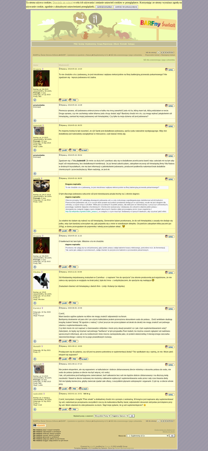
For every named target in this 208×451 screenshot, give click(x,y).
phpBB (92, 446)
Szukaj (81, 44)
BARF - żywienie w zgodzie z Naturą (76, 55)
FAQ (76, 44)
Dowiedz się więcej (63, 2)
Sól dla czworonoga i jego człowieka (126, 55)
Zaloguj (131, 44)
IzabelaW (37, 125)
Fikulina (36, 272)
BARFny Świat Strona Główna (46, 55)
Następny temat (168, 55)
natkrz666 (38, 394)
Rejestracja (107, 44)
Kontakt (123, 44)
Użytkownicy (90, 44)
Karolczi (37, 308)
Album (116, 44)
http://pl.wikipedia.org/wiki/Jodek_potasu (81, 211)
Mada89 (37, 346)
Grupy (100, 44)
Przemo (107, 446)
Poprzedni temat (152, 55)
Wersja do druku (169, 431)
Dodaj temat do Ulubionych (165, 430)
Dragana (37, 69)
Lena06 (36, 178)
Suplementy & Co (101, 55)
